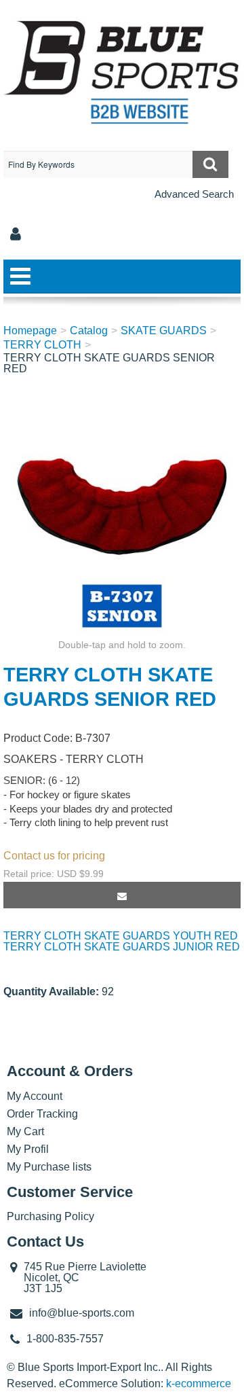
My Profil (28, 1149)
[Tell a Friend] (122, 895)
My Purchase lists (49, 1167)
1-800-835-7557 (65, 1338)
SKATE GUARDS (164, 330)
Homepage (30, 330)
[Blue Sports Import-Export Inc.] (122, 72)
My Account (34, 1096)
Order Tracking (42, 1114)
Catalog (89, 330)
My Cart (25, 1131)
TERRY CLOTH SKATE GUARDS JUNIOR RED (121, 946)
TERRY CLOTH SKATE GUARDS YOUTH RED (120, 936)
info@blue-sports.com (81, 1313)
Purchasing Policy (50, 1216)
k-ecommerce (198, 1383)
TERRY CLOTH (42, 345)
